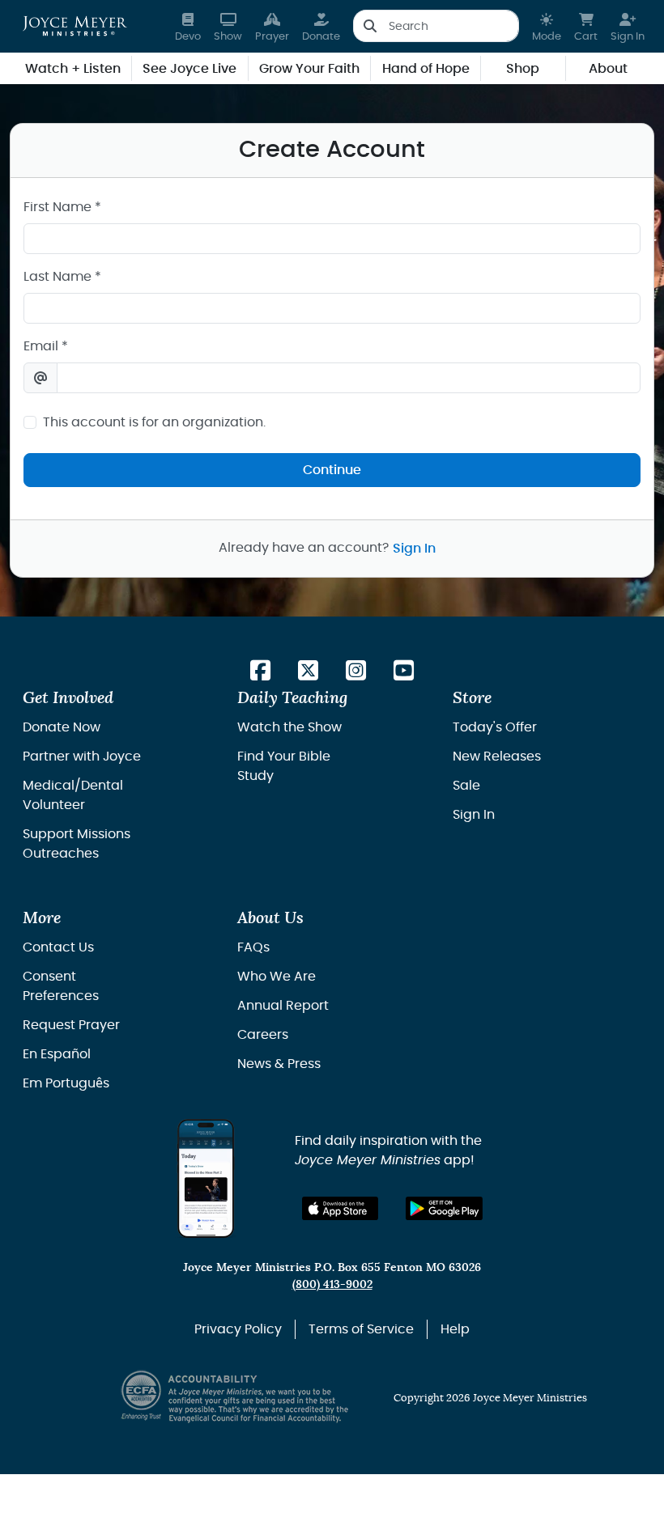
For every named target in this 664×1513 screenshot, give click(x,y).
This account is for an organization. (154, 422)
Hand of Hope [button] (426, 68)
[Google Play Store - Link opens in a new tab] (444, 1208)
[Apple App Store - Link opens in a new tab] (340, 1208)
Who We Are (276, 976)
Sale (466, 785)
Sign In (414, 548)
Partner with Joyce (82, 756)
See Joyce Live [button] (189, 68)
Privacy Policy (238, 1329)
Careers (262, 1034)
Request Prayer (71, 1025)
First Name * (62, 207)
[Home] (74, 26)
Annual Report (283, 1005)
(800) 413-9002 (332, 1284)
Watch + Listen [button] (73, 68)
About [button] (608, 68)
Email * (45, 346)
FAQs (253, 947)
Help (455, 1329)
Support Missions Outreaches (76, 844)
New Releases (497, 756)
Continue (332, 470)
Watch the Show (289, 727)
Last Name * (62, 276)
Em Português (66, 1083)
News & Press (279, 1063)
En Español (57, 1054)
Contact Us (58, 947)
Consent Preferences (61, 986)
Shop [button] (522, 68)
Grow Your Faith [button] (309, 68)
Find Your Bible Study (283, 766)
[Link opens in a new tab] (260, 672)
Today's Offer (495, 727)
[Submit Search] (369, 26)
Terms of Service (361, 1329)
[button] (546, 26)
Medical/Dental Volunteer (73, 795)
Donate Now (61, 727)
